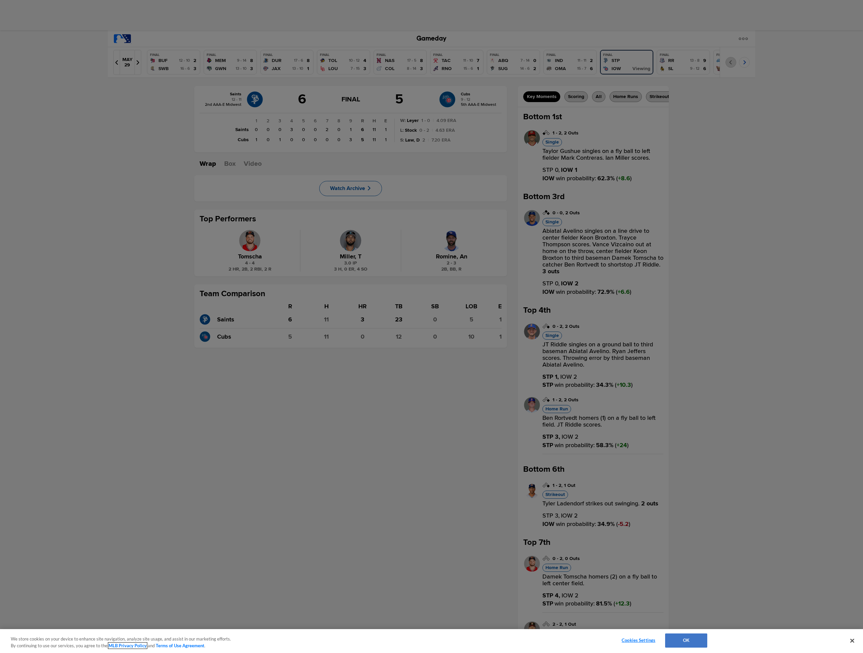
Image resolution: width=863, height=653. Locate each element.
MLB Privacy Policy (128, 645)
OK (686, 640)
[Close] (852, 640)
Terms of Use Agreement (180, 645)
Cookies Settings (638, 640)
